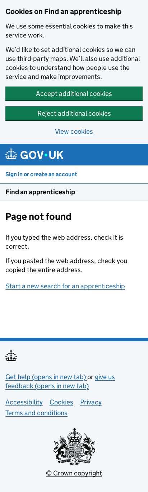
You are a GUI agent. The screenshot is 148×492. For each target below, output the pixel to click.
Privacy (91, 402)
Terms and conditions (36, 413)
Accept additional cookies (74, 93)
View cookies (74, 131)
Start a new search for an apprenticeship (65, 286)
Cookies (61, 402)
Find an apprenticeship (40, 192)
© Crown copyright (74, 473)
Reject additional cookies (74, 113)
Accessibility (24, 402)
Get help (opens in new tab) (46, 377)
